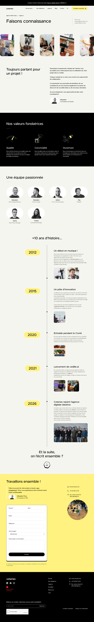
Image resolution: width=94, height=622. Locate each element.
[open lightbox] (71, 273)
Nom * (29, 508)
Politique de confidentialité (81, 608)
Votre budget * (13, 531)
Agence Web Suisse (11, 15)
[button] (29, 8)
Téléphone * (12, 523)
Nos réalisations (40, 8)
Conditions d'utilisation (68, 608)
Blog (56, 8)
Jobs (49, 592)
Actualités (50, 587)
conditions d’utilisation (32, 564)
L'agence (49, 8)
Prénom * (11, 508)
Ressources (51, 589)
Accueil (50, 578)
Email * (10, 515)
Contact (62, 8)
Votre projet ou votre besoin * (16, 538)
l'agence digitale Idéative (53, 3)
